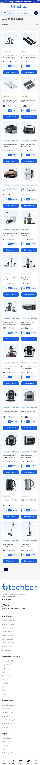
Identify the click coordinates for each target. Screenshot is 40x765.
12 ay (9, 66)
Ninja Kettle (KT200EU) (10, 500)
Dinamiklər (5, 727)
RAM (3, 672)
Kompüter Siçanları (8, 712)
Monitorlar (5, 694)
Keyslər (4, 691)
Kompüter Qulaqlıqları (9, 720)
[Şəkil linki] (20, 587)
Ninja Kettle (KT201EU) (28, 500)
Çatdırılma (5, 746)
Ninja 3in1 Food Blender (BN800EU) (10, 368)
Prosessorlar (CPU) (8, 661)
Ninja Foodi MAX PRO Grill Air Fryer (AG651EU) (28, 146)
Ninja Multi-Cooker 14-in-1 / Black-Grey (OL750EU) (10, 413)
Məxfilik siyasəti (7, 753)
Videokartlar (6, 668)
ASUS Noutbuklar (8, 635)
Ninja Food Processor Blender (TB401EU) (10, 323)
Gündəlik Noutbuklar (8, 621)
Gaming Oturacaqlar (8, 705)
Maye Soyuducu (7, 676)
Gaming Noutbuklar (8, 624)
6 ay (6, 66)
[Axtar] (36, 13)
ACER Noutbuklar (7, 639)
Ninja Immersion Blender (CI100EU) (11, 279)
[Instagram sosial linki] (7, 605)
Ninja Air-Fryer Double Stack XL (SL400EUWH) (28, 190)
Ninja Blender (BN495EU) (25, 234)
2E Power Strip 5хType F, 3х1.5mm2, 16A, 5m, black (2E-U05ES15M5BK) (28, 58)
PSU (3, 687)
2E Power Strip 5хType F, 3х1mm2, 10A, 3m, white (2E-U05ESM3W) (10, 102)
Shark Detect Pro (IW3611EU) (26, 545)
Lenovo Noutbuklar (8, 643)
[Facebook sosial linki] (3, 605)
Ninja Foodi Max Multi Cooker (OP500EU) (9, 456)
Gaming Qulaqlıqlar (8, 724)
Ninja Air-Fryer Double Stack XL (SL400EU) (10, 234)
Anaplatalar (6, 665)
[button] (11, 72)
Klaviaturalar (6, 709)
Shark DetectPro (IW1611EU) (8, 545)
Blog (3, 749)
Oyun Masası (6, 716)
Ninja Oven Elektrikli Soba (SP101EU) (27, 323)
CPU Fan (4, 679)
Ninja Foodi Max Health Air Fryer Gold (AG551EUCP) (10, 191)
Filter (6, 24)
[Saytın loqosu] (20, 6)
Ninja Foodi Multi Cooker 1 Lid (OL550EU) (29, 368)
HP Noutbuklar (7, 646)
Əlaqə (4, 742)
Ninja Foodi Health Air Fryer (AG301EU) (10, 145)
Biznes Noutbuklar (8, 632)
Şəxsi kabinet (6, 738)
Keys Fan (5, 683)
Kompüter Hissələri (11, 656)
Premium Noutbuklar (8, 628)
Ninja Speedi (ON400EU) (29, 411)
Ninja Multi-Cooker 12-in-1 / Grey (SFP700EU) (28, 456)
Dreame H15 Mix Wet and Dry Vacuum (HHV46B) (10, 57)
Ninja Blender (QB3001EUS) (25, 279)
